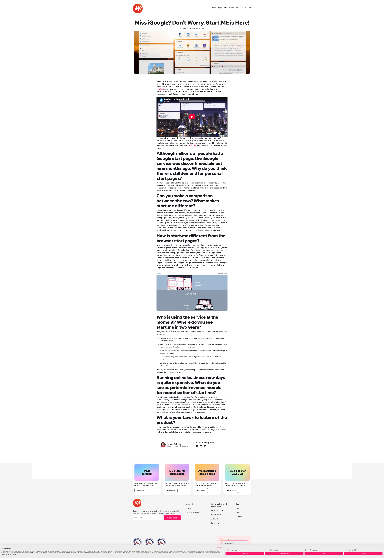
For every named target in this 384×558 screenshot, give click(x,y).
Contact (239, 516)
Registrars (222, 7)
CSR (237, 508)
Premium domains (192, 512)
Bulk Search (215, 523)
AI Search (214, 519)
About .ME (233, 7)
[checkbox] (228, 550)
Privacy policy (218, 547)
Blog (214, 7)
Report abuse (216, 515)
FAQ (237, 512)
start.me (160, 89)
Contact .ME (245, 7)
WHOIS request (217, 511)
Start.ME (192, 145)
